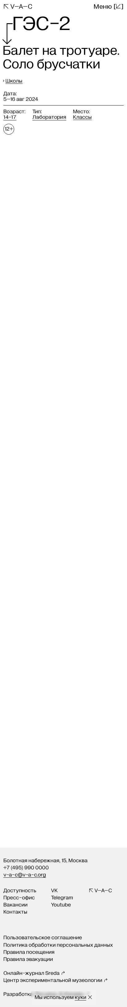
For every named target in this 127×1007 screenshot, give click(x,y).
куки (80, 997)
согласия (84, 718)
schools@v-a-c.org (64, 702)
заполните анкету (78, 679)
